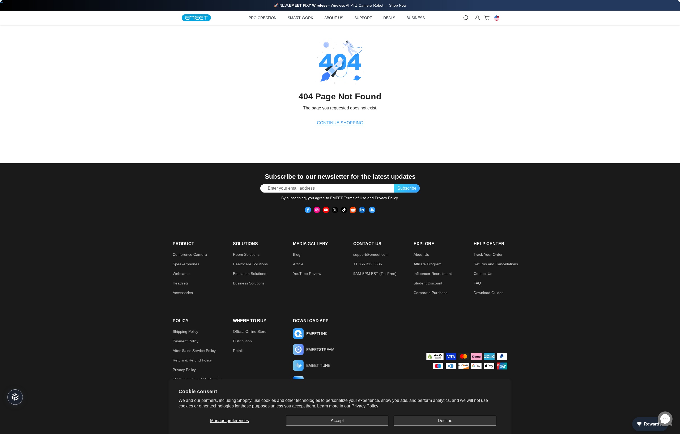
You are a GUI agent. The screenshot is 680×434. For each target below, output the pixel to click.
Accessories (183, 293)
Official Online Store (249, 331)
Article (298, 264)
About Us (421, 254)
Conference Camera (190, 254)
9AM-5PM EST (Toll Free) (375, 273)
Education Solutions (249, 273)
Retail (238, 350)
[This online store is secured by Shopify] (435, 356)
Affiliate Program (427, 264)
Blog (296, 254)
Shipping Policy (185, 331)
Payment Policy (185, 341)
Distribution (242, 341)
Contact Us (483, 273)
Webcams (181, 273)
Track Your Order (488, 254)
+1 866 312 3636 (367, 264)
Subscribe (406, 188)
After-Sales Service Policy (194, 350)
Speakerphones (186, 264)
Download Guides (488, 293)
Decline (445, 420)
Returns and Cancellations (496, 264)
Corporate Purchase (431, 293)
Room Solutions (246, 254)
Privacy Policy (364, 406)
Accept (337, 420)
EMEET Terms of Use (348, 198)
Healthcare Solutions (250, 264)
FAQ (477, 283)
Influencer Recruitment (433, 273)
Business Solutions (249, 283)
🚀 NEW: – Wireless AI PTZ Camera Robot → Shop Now (340, 5)
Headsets (181, 283)
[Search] (466, 18)
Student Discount (428, 283)
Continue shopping (340, 123)
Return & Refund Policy (192, 360)
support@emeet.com (371, 254)
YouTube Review (307, 273)
